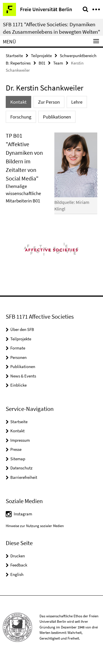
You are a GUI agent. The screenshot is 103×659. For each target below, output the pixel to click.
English (16, 574)
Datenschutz (21, 468)
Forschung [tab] (20, 117)
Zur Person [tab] (49, 102)
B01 (42, 63)
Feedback (18, 565)
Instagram (23, 514)
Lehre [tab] (76, 102)
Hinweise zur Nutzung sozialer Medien (35, 525)
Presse (15, 449)
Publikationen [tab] (57, 117)
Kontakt (17, 430)
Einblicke (18, 385)
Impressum (20, 440)
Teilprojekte (41, 55)
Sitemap (17, 458)
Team (58, 63)
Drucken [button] (17, 555)
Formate (17, 348)
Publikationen (22, 366)
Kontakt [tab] (18, 102)
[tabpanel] (51, 175)
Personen (18, 357)
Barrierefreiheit (23, 477)
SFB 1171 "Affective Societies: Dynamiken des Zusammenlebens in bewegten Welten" (51, 28)
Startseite (14, 55)
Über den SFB (22, 329)
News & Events (23, 376)
